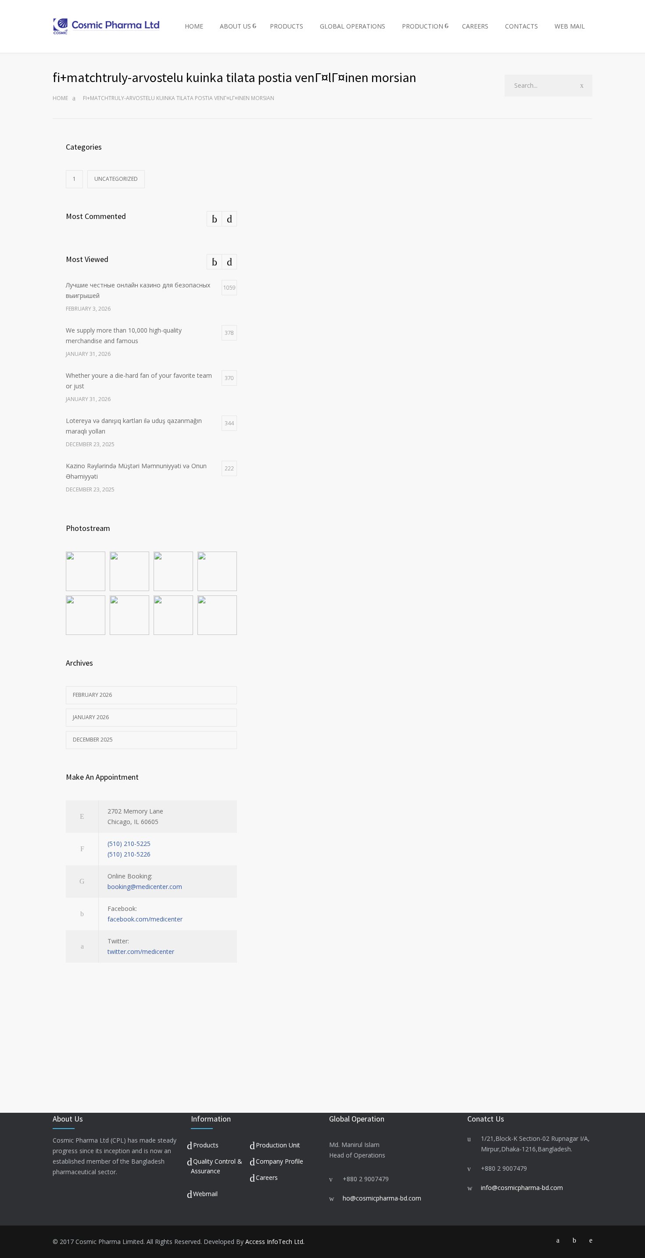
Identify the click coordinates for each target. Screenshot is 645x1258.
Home (60, 98)
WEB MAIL (570, 26)
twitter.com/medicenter (141, 951)
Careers (267, 1177)
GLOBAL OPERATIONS (352, 26)
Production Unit (278, 1145)
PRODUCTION (422, 26)
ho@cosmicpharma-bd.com (382, 1198)
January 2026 (91, 717)
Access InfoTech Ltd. (275, 1241)
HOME (194, 26)
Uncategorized (116, 179)
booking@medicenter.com (145, 886)
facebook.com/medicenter (145, 919)
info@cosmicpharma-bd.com (522, 1187)
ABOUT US (235, 26)
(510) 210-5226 (129, 854)
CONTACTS (521, 26)
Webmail (205, 1194)
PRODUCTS (286, 26)
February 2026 (92, 695)
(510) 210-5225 (129, 843)
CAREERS (475, 26)
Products (206, 1145)
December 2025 (93, 739)
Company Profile (279, 1161)
